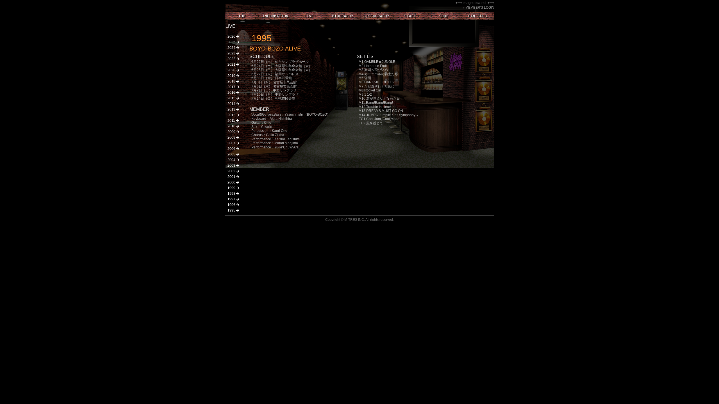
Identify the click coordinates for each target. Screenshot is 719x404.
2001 (231, 177)
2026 (231, 36)
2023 (231, 53)
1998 (231, 194)
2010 (231, 126)
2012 (231, 115)
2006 (231, 149)
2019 (231, 76)
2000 (231, 182)
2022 (231, 59)
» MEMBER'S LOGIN (478, 8)
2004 (231, 160)
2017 (231, 87)
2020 (231, 70)
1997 (231, 199)
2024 (231, 48)
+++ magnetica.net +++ (475, 3)
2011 (231, 121)
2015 (231, 98)
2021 (231, 64)
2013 (231, 109)
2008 (231, 137)
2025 (231, 42)
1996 (231, 205)
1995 (231, 210)
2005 (231, 154)
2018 (231, 81)
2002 (231, 171)
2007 (231, 143)
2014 (231, 104)
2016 (231, 93)
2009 (231, 132)
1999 (231, 188)
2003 (231, 165)
